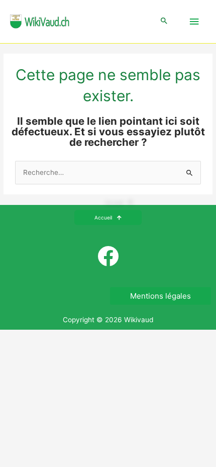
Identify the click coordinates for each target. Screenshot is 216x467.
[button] (164, 21)
